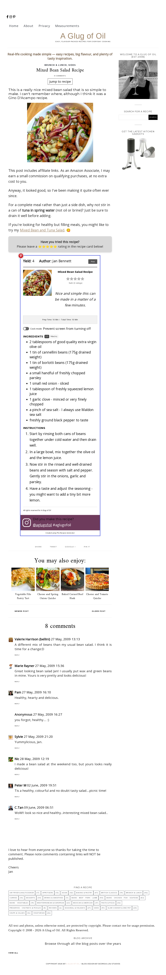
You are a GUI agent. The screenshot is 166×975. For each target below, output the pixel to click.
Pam (18, 692)
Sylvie (19, 736)
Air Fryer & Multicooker (22, 893)
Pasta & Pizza (108, 903)
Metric (54, 336)
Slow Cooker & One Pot (119, 908)
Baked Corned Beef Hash (72, 596)
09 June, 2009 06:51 (39, 807)
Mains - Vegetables (19, 903)
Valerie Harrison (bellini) (32, 639)
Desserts (30, 898)
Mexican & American (83, 903)
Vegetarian (39, 913)
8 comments (60, 76)
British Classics (109, 893)
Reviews (53, 908)
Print (93, 262)
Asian (64, 893)
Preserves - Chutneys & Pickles (25, 908)
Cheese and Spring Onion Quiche (47, 596)
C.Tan (19, 807)
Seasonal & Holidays (75, 908)
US (46, 336)
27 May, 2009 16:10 (36, 692)
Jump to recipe (60, 81)
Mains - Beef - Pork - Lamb (84, 898)
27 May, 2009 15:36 (49, 666)
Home (13, 26)
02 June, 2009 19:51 (42, 785)
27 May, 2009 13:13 (65, 639)
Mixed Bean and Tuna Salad (42, 230)
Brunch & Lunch (55, 65)
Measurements (67, 26)
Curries (13, 898)
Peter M (20, 785)
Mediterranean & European (50, 903)
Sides (72, 65)
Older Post (99, 611)
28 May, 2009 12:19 (34, 759)
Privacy (44, 26)
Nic (17, 759)
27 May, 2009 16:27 (47, 714)
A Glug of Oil (83, 36)
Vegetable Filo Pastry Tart (23, 596)
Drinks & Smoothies (53, 898)
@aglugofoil (42, 525)
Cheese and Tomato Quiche (97, 596)
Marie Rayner (24, 666)
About (28, 26)
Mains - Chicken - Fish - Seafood (122, 898)
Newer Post (22, 611)
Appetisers (47, 893)
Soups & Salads (17, 913)
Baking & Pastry (84, 893)
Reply (17, 655)
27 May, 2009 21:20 (38, 736)
